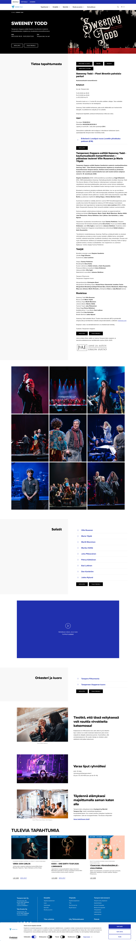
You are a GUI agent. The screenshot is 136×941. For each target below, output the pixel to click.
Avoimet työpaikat (99, 905)
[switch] (50, 937)
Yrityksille (72, 898)
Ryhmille (65, 7)
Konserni (32, 2)
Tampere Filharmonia (90, 678)
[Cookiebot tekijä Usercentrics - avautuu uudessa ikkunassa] (13, 938)
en (124, 7)
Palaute (96, 919)
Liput (45, 903)
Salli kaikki (120, 926)
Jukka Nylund (87, 577)
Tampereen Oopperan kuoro (93, 684)
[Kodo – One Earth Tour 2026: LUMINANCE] (68, 847)
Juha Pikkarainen (88, 553)
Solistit (109, 64)
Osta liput (17, 45)
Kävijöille (15, 2)
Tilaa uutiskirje (49, 919)
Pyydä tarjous (72, 907)
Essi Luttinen (86, 565)
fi (121, 7)
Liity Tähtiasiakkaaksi (76, 919)
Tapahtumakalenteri (49, 901)
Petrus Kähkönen (88, 559)
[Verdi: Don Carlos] (29, 847)
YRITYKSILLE (24, 2)
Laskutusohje (97, 912)
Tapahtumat (44, 7)
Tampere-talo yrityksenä (100, 901)
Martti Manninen (88, 542)
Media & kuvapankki (99, 907)
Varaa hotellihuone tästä (81, 819)
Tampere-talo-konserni (102, 898)
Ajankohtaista (98, 903)
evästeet (71, 634)
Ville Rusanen (87, 530)
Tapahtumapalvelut (74, 901)
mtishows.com (122, 321)
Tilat (70, 903)
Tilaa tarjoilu (31, 45)
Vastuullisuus (91, 7)
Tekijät (98, 64)
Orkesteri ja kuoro (85, 68)
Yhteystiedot (97, 910)
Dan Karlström (87, 571)
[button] (118, 7)
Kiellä (119, 936)
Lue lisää (16, 878)
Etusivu (13, 12)
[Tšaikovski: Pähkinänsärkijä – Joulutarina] (106, 847)
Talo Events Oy (73, 905)
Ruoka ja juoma (77, 7)
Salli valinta (120, 931)
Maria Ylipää (86, 536)
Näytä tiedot (86, 937)
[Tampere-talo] (17, 7)
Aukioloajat (47, 905)
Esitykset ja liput (84, 64)
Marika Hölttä (87, 547)
